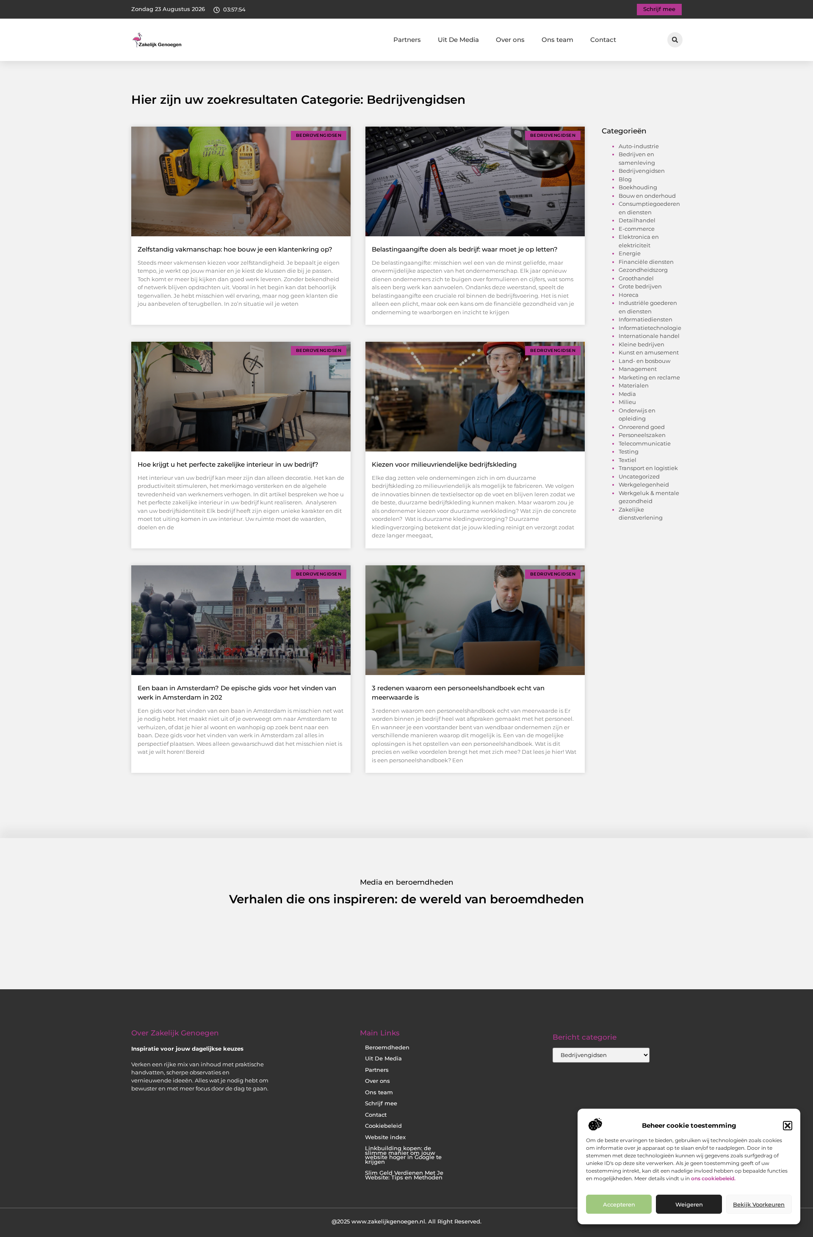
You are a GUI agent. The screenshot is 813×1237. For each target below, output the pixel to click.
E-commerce (637, 228)
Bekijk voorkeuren (759, 1204)
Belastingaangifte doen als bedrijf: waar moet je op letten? (465, 249)
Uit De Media (458, 40)
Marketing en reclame (649, 377)
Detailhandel (637, 220)
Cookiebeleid (383, 1126)
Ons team (557, 40)
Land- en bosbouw (644, 360)
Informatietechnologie (650, 327)
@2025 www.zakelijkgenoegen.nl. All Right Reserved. (406, 1221)
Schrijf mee (381, 1103)
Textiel (627, 460)
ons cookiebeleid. (713, 1178)
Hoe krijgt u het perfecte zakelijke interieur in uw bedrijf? (228, 464)
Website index (385, 1137)
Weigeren (689, 1204)
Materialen (634, 385)
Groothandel (636, 278)
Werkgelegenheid (644, 484)
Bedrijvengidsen (642, 170)
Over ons (510, 40)
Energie (630, 253)
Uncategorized (639, 476)
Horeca (629, 294)
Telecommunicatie (645, 443)
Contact (603, 40)
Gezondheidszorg (643, 269)
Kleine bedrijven (641, 344)
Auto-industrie (639, 146)
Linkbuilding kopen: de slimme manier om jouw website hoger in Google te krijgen (403, 1155)
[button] (787, 1125)
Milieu (627, 401)
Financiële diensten (646, 261)
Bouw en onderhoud (647, 195)
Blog (625, 179)
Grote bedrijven (640, 286)
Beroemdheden (387, 1047)
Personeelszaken (642, 435)
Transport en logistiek (648, 468)
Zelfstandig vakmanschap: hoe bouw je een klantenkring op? (235, 249)
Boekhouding (638, 187)
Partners (407, 40)
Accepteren (619, 1204)
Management (638, 368)
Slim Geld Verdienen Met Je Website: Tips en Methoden (404, 1175)
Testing (629, 451)
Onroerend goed (642, 426)
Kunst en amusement (649, 352)
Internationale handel (649, 335)
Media (627, 393)
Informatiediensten (645, 319)
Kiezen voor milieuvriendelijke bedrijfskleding (444, 464)
